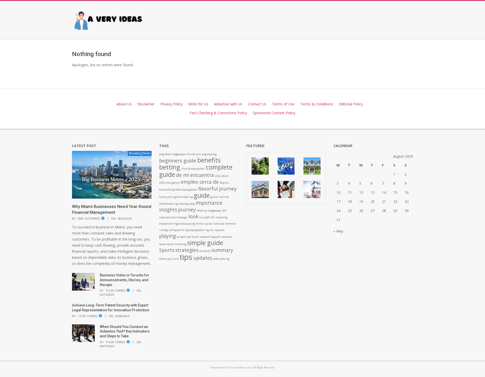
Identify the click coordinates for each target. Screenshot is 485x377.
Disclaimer (146, 104)
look (193, 216)
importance (209, 203)
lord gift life (207, 217)
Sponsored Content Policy (274, 112)
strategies (186, 250)
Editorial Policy (351, 104)
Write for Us (198, 104)
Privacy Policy (171, 104)
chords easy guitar (193, 168)
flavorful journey (217, 188)
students (204, 251)
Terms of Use (283, 104)
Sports (166, 250)
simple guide (205, 243)
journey (187, 209)
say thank (193, 237)
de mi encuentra (195, 175)
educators (221, 176)
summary (222, 250)
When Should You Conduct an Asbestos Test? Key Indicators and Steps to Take (125, 331)
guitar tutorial (220, 197)
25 (350, 210)
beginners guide (177, 160)
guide (202, 195)
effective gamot (169, 182)
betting (169, 167)
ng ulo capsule (215, 230)
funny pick (166, 197)
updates (202, 258)
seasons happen (210, 237)
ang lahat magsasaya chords (177, 154)
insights (168, 209)
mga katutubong (184, 223)
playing (167, 236)
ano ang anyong (206, 154)
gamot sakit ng (183, 197)
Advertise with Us (228, 104)
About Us (124, 104)
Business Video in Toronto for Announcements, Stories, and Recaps (124, 280)
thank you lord (169, 259)
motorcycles (204, 223)
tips (186, 257)
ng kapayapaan (195, 230)
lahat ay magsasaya (209, 210)
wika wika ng (221, 259)
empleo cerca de (200, 182)
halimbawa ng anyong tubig (177, 203)
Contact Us (257, 104)
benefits (209, 160)
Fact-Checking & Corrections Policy (218, 112)
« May (338, 231)
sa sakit (181, 237)
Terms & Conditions (316, 104)
